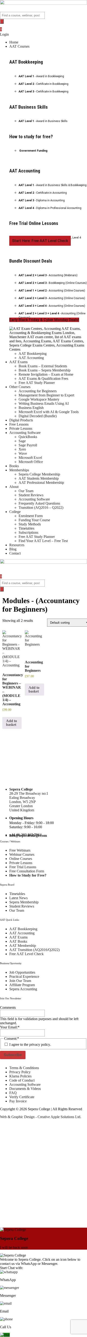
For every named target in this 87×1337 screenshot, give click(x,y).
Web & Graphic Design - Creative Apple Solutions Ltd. (40, 1117)
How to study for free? (31, 136)
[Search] (2, 21)
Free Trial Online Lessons (33, 223)
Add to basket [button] (11, 723)
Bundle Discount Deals (30, 261)
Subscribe (13, 1055)
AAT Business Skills (28, 107)
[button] (48, 46)
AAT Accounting (24, 171)
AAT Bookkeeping (26, 62)
